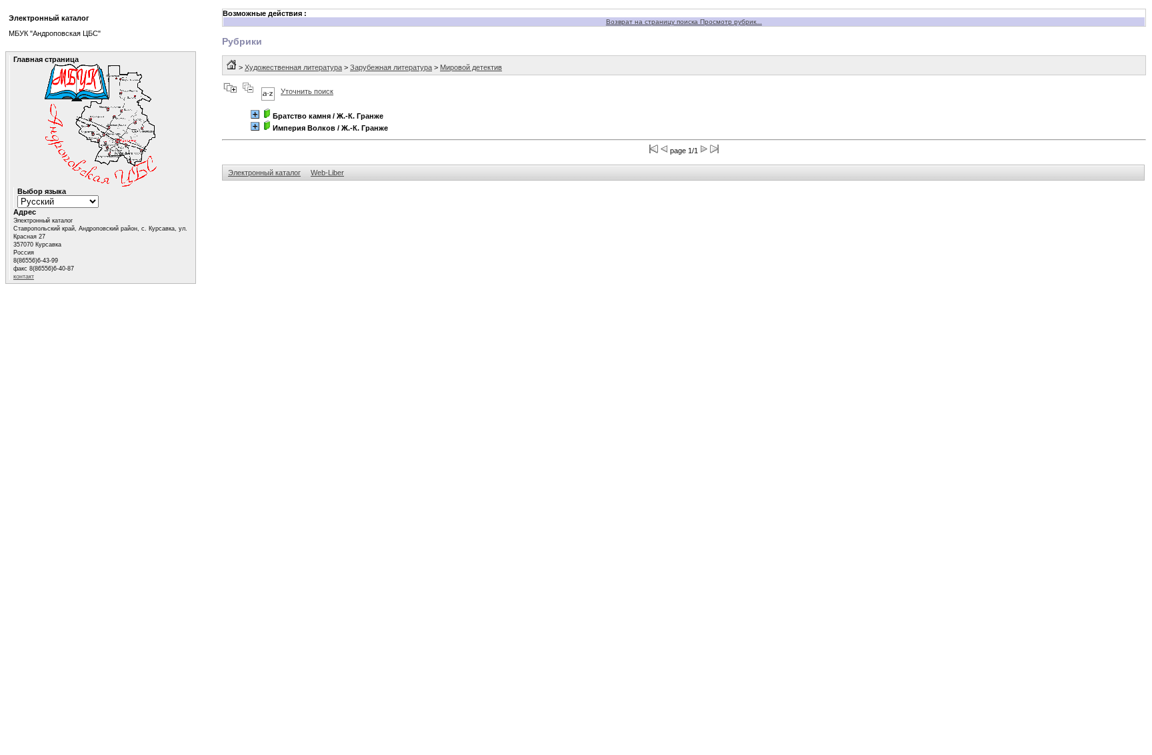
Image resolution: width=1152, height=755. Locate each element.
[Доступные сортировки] (268, 91)
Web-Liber (327, 173)
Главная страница (46, 59)
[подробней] (255, 114)
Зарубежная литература (391, 67)
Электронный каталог (264, 173)
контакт (23, 276)
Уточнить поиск (307, 91)
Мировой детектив (471, 67)
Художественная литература (293, 67)
